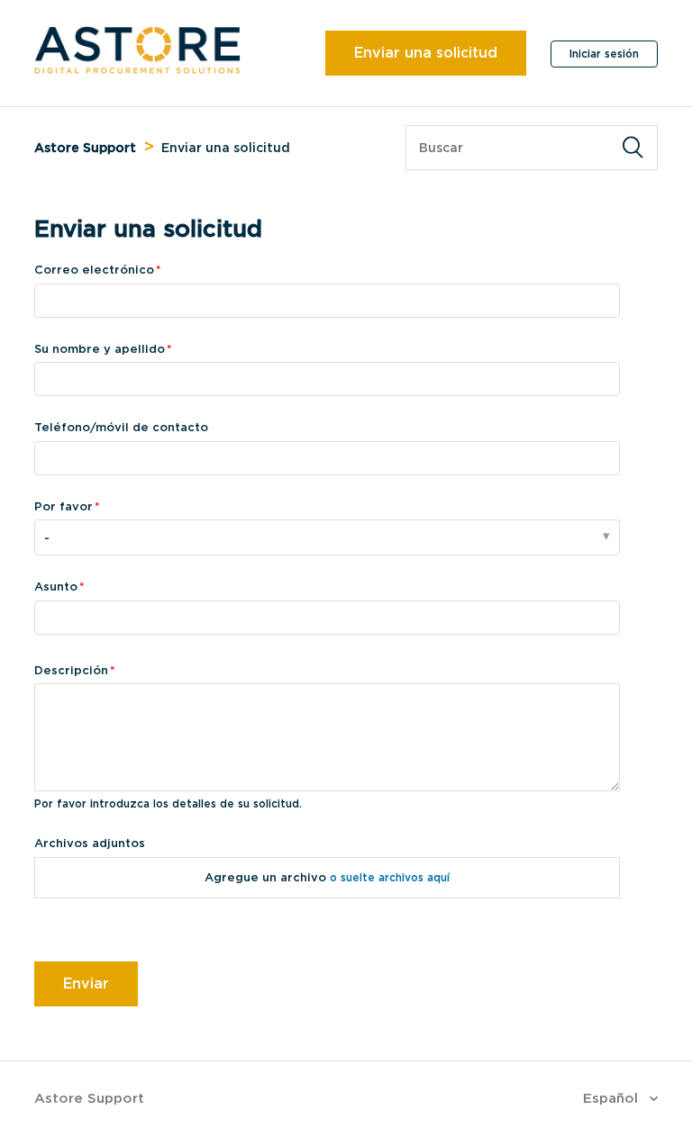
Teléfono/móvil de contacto (121, 427)
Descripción (71, 670)
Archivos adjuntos (89, 843)
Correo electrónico (94, 269)
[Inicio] (137, 69)
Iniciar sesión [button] (604, 53)
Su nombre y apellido (99, 349)
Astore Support (85, 147)
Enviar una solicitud (425, 52)
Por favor (63, 506)
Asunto (55, 586)
